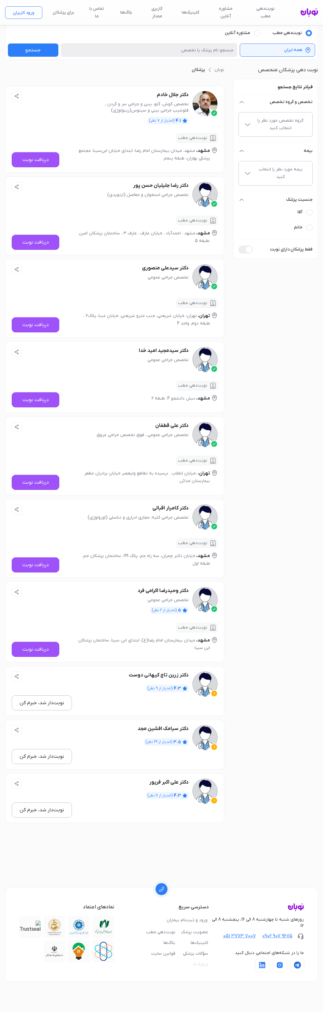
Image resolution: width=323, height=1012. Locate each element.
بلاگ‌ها (126, 12)
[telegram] (297, 965)
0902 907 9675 (277, 936)
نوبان (219, 70)
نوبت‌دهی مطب (265, 12)
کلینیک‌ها (190, 12)
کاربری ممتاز (156, 12)
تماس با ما (96, 12)
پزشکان (198, 70)
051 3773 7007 (239, 936)
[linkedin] (262, 965)
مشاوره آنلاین (225, 12)
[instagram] (279, 965)
